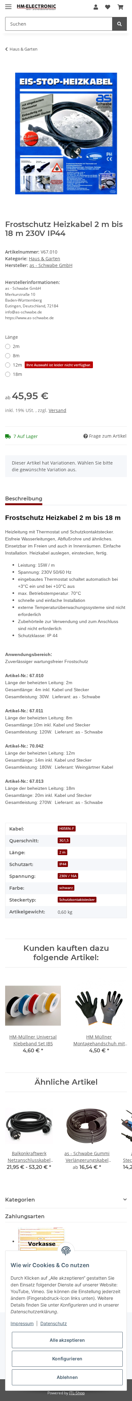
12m (52, 365)
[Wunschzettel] (108, 7)
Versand (57, 410)
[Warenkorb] (120, 7)
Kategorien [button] (20, 1200)
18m (17, 374)
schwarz (66, 888)
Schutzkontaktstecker (77, 899)
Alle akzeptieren (67, 1340)
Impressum (22, 1323)
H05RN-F (66, 828)
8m (16, 355)
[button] (96, 7)
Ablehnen (67, 1377)
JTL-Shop (77, 1393)
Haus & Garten (44, 258)
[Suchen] (119, 24)
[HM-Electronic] (36, 7)
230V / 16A (68, 876)
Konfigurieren (67, 1358)
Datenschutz (53, 1323)
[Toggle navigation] (8, 4)
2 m (62, 852)
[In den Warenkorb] (10, 69)
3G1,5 (64, 840)
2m (16, 346)
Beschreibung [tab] (23, 499)
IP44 (62, 864)
